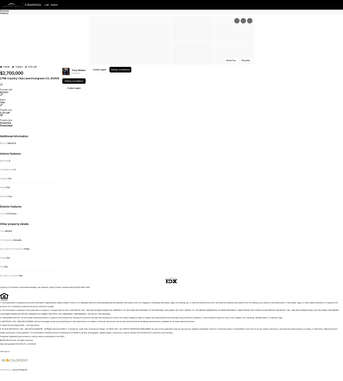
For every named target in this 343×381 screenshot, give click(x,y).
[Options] (237, 20)
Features (4, 13)
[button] (130, 40)
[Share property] (249, 20)
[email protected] (69, 287)
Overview (4, 11)
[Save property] (243, 20)
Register (54, 5)
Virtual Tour (231, 60)
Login (46, 5)
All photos (246, 60)
